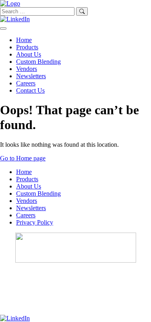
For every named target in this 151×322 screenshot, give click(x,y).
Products (27, 47)
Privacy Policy (34, 222)
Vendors (26, 68)
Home (24, 39)
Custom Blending (38, 61)
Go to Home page (23, 158)
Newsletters (31, 76)
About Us (28, 54)
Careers (25, 83)
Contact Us (30, 90)
